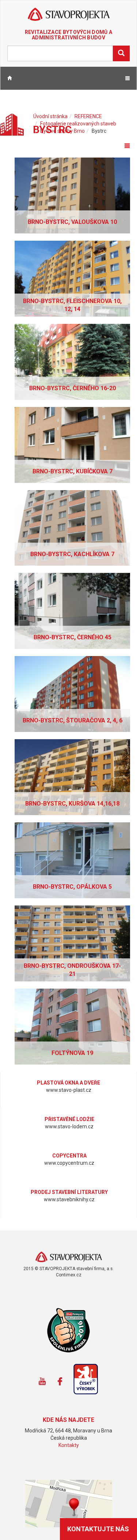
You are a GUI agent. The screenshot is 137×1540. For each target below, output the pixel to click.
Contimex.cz (68, 1274)
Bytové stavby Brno (62, 131)
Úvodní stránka (50, 116)
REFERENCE (88, 116)
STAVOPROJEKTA (68, 15)
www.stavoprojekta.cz (68, 1257)
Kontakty (68, 1445)
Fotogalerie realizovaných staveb (78, 124)
